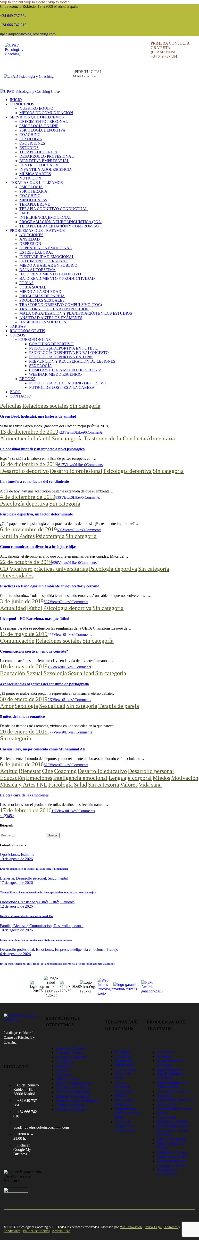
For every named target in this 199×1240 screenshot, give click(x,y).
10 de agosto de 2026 (16, 930)
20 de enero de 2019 (24, 731)
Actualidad (13, 608)
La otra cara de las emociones (24, 795)
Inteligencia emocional (80, 778)
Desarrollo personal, (32, 878)
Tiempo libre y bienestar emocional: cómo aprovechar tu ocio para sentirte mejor (48, 892)
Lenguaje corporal (130, 778)
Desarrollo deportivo (24, 471)
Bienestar (30, 771)
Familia (9, 536)
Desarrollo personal (151, 771)
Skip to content (11, 2)
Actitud (9, 771)
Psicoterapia (50, 536)
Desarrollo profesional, (18, 949)
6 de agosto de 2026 (15, 954)
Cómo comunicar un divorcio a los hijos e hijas (38, 547)
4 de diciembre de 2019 (27, 497)
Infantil (42, 438)
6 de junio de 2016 (22, 764)
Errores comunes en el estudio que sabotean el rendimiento (34, 868)
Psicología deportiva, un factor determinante (36, 514)
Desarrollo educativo (102, 771)
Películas (10, 406)
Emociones (39, 778)
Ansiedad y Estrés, (35, 902)
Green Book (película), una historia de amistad (38, 416)
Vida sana (150, 784)
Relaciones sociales (45, 406)
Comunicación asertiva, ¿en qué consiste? (34, 651)
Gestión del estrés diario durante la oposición (26, 916)
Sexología (55, 673)
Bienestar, (8, 878)
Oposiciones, (10, 854)
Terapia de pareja (118, 706)
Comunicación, (41, 926)
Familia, (6, 926)
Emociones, (45, 949)
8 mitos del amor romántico (22, 716)
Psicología (60, 784)
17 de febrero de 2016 (25, 810)
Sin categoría (84, 406)
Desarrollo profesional (76, 471)
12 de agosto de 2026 (16, 906)
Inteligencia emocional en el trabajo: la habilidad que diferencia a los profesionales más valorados (57, 963)
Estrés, (55, 902)
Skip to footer (58, 2)
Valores (129, 784)
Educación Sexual (21, 673)
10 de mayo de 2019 (24, 666)
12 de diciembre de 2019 (29, 464)
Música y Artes (17, 784)
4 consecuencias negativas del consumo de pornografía (44, 684)
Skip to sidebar (35, 2)
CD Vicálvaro (16, 569)
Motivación (184, 778)
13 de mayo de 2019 (24, 634)
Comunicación (17, 641)
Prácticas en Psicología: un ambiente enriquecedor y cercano (49, 586)
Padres (27, 536)
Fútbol (34, 608)
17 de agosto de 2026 (16, 883)
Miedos (161, 778)
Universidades (16, 575)
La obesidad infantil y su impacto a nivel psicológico (42, 449)
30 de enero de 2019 (24, 699)
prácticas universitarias (60, 569)
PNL (41, 784)
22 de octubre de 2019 (26, 562)
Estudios (27, 854)
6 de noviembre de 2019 (28, 529)
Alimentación (16, 438)
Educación (12, 778)
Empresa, (62, 949)
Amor (7, 706)
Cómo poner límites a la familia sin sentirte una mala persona (36, 939)
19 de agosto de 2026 (16, 859)
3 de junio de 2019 (22, 601)
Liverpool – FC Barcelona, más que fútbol (34, 618)
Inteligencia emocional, (88, 949)
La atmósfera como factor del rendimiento (34, 481)
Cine (47, 771)
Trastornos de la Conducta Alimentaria (129, 438)
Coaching (65, 771)
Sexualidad (81, 673)
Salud (80, 784)
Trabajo (112, 949)
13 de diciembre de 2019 (29, 432)
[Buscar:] (23, 835)
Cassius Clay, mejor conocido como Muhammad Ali (42, 749)
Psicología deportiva (127, 471)
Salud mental (58, 878)
